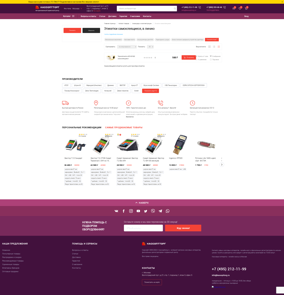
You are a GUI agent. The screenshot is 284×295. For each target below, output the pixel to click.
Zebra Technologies (92, 91)
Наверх (144, 202)
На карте (97, 11)
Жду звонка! (183, 228)
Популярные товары (11, 254)
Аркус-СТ (134, 85)
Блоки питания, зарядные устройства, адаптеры (187, 39)
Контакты (147, 16)
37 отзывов (108, 136)
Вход (246, 16)
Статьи (102, 16)
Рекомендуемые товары (13, 261)
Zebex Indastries (122, 91)
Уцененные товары (10, 264)
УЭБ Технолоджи (171, 85)
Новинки (6, 250)
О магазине (135, 16)
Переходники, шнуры (162, 39)
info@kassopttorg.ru (189, 10)
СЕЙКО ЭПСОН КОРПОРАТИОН (194, 85)
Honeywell (107, 91)
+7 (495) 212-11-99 (189, 7)
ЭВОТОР (122, 85)
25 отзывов (82, 136)
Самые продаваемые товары (123, 127)
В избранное (216, 56)
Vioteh (136, 91)
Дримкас (110, 85)
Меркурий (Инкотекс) (94, 85)
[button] (222, 164)
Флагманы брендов (10, 268)
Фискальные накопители (113, 39)
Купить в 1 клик (203, 56)
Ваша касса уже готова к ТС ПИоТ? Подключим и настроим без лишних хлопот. (44, 1)
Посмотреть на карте (152, 282)
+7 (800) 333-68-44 (214, 7)
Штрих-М (77, 85)
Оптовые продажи (10, 271)
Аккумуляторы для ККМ (145, 39)
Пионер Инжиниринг (71, 91)
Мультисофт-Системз (151, 85)
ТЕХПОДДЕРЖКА (212, 10)
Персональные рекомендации (81, 127)
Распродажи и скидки (11, 257)
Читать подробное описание (113, 34)
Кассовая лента (129, 39)
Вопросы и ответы (88, 16)
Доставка (112, 16)
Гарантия (123, 16)
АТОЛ (66, 85)
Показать (72, 30)
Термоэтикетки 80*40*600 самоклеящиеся (126, 57)
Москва (75, 8)
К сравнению (202, 59)
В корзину (190, 57)
